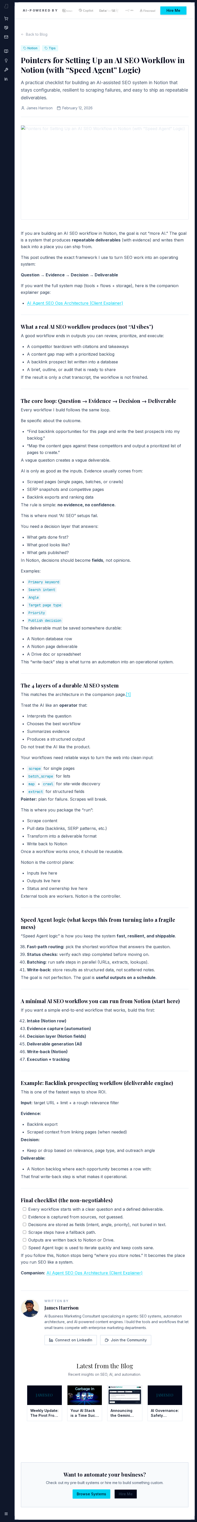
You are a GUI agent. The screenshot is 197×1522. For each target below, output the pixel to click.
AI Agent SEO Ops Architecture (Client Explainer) (75, 303)
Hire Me (173, 10)
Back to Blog (36, 34)
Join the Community (129, 1340)
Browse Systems (91, 1494)
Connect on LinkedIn (73, 1340)
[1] (128, 694)
